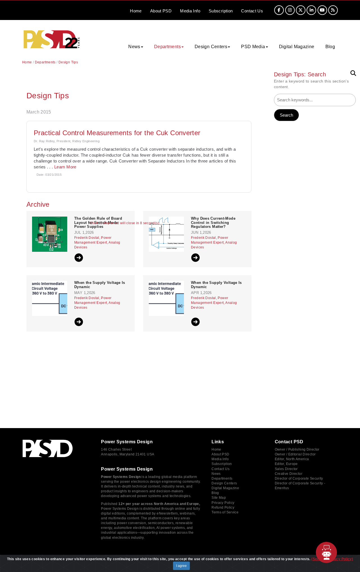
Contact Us (221, 469)
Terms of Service (225, 512)
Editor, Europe (286, 464)
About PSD (220, 454)
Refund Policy (223, 507)
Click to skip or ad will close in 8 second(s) (124, 223)
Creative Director (288, 474)
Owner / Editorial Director (295, 454)
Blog (330, 46)
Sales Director (286, 469)
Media (190, 10)
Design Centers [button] (211, 46)
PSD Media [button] (253, 46)
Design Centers (224, 483)
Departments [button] (167, 46)
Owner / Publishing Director (297, 449)
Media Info (220, 459)
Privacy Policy (223, 503)
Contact (252, 10)
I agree (181, 566)
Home (136, 10)
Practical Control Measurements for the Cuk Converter (117, 133)
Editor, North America (292, 459)
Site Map (219, 498)
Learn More (65, 166)
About (161, 10)
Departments (45, 62)
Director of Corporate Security (299, 478)
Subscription (221, 10)
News (216, 474)
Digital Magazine (296, 46)
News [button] (134, 46)
